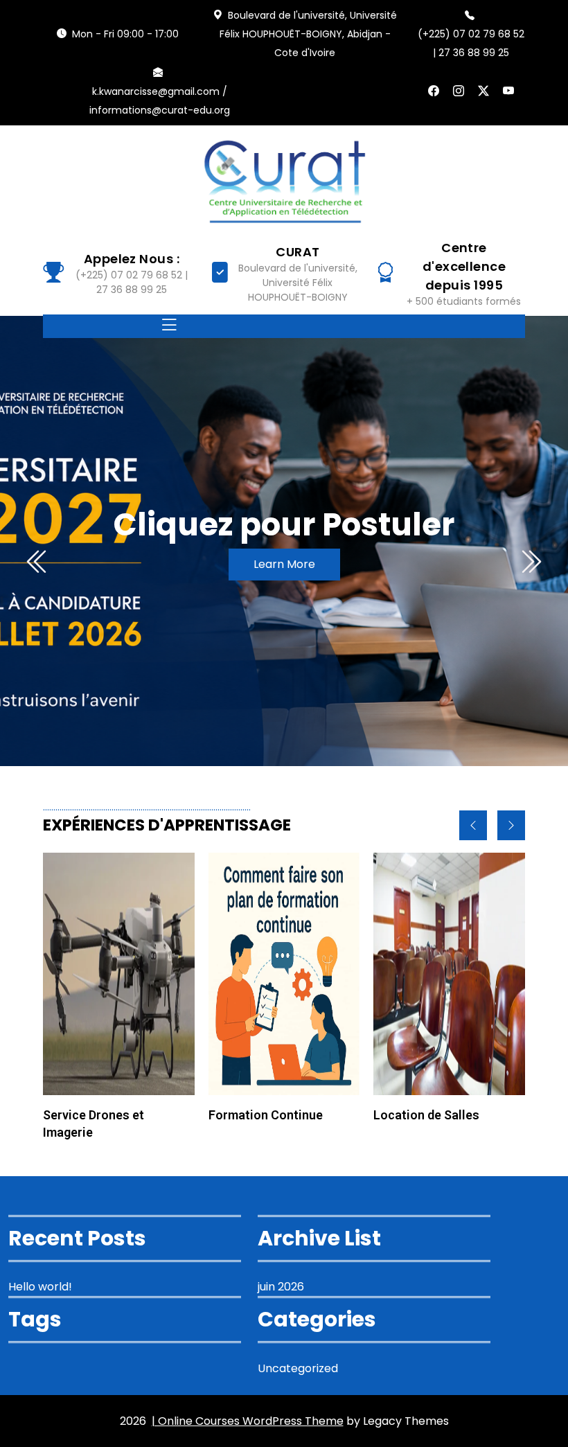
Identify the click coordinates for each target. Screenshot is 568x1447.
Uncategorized (298, 1368)
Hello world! (40, 1287)
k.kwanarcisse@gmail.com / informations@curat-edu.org (159, 101)
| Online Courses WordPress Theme (248, 1421)
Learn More (284, 564)
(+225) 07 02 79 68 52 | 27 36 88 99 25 (471, 43)
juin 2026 (281, 1287)
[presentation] (38, 562)
